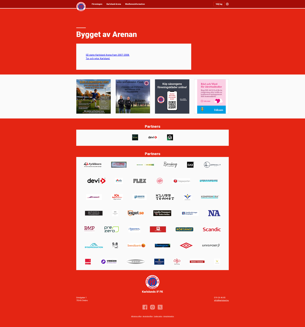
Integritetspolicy (168, 316)
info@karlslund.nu (221, 300)
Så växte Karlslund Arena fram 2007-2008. (108, 54)
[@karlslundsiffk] (152, 307)
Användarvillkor (148, 316)
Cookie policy (158, 316)
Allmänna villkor (136, 316)
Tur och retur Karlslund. (98, 58)
